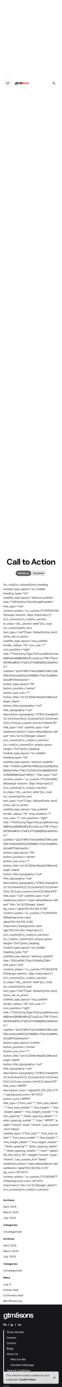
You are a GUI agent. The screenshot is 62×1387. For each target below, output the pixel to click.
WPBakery (23, 573)
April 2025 (10, 1206)
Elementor (38, 573)
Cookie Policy (27, 1379)
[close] (54, 1377)
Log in (7, 1284)
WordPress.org (12, 1301)
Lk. (20, 1324)
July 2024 (9, 1217)
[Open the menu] (8, 83)
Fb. (5, 1324)
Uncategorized (12, 1231)
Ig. (12, 1324)
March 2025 (11, 1212)
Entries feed (10, 1290)
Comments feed (13, 1295)
